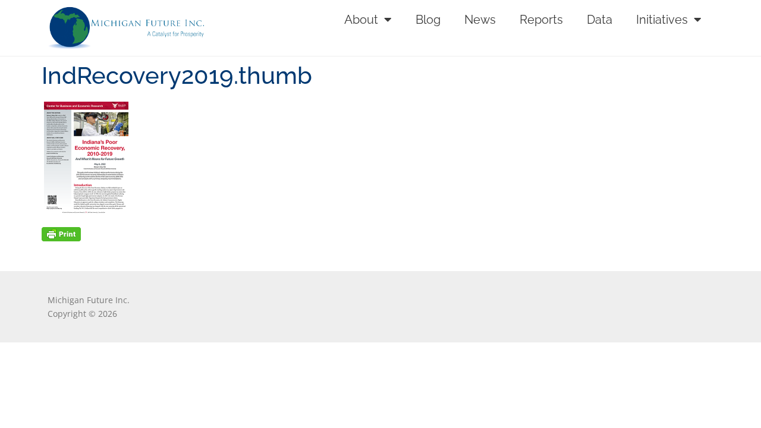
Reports (541, 19)
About (361, 19)
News (480, 19)
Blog (428, 19)
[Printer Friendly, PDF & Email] (61, 233)
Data (599, 19)
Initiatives (662, 19)
